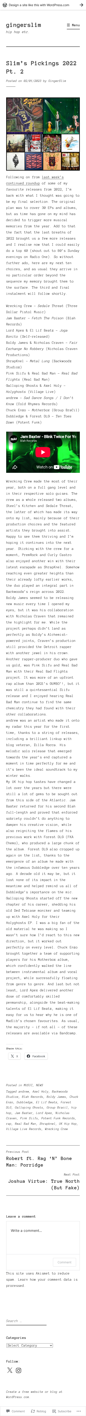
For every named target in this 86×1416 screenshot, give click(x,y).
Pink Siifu (29, 1118)
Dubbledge (25, 1102)
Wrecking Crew (56, 1129)
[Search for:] (25, 1321)
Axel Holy (41, 1091)
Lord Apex (44, 1113)
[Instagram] (18, 1370)
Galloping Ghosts (29, 1107)
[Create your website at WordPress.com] (43, 5)
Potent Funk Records (58, 1118)
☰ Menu (73, 25)
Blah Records (32, 1096)
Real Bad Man (25, 1123)
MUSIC (28, 1085)
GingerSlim (57, 81)
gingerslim (23, 25)
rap (8, 1123)
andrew (24, 1091)
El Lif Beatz (46, 1102)
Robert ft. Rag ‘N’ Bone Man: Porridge (39, 1158)
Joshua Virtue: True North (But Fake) (44, 1181)
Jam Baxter (24, 1113)
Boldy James (56, 1096)
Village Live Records (23, 1129)
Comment (64, 1262)
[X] (9, 1370)
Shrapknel (48, 1123)
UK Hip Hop (68, 1123)
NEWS (39, 1085)
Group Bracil (57, 1107)
